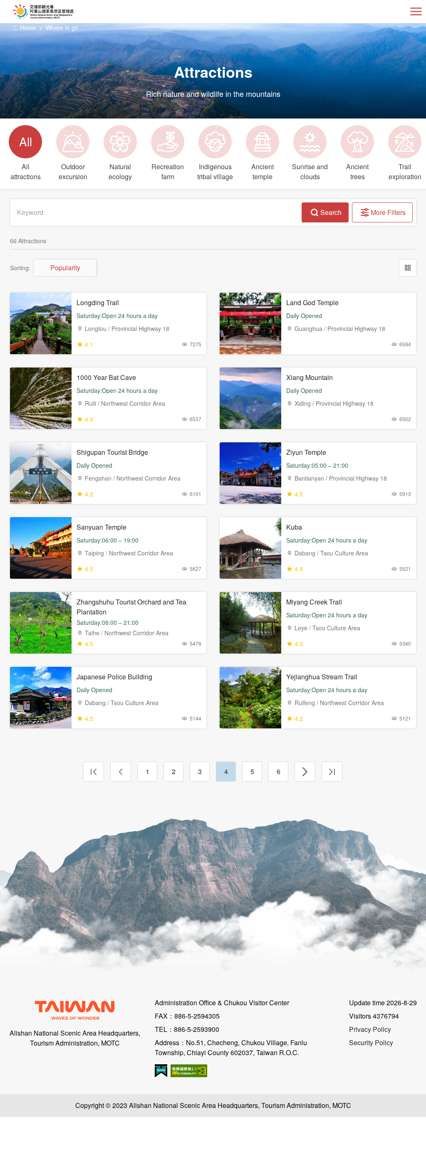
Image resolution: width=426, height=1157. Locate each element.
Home (28, 27)
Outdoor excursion (73, 171)
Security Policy (371, 1042)
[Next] (305, 772)
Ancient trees (357, 171)
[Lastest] (332, 772)
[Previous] (120, 772)
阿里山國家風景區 (57, 11)
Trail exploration (405, 171)
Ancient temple (262, 171)
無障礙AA (189, 1070)
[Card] (407, 267)
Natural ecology (120, 171)
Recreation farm (167, 171)
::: (14, 27)
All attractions (25, 157)
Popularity (65, 267)
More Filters (388, 212)
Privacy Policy (370, 1029)
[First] (93, 772)
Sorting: (20, 268)
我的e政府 (161, 1070)
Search (331, 212)
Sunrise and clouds (310, 171)
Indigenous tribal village (215, 171)
